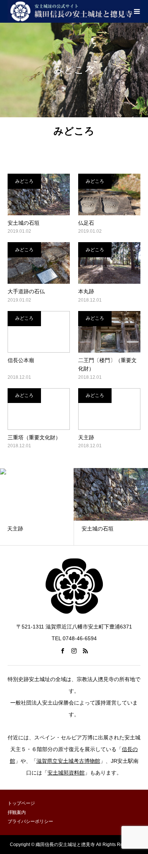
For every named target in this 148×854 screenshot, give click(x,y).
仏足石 (86, 223)
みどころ (24, 181)
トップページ (21, 803)
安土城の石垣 (23, 223)
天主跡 (86, 437)
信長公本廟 (21, 360)
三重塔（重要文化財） (34, 437)
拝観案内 (17, 812)
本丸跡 (86, 291)
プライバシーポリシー (30, 821)
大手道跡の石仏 (26, 291)
